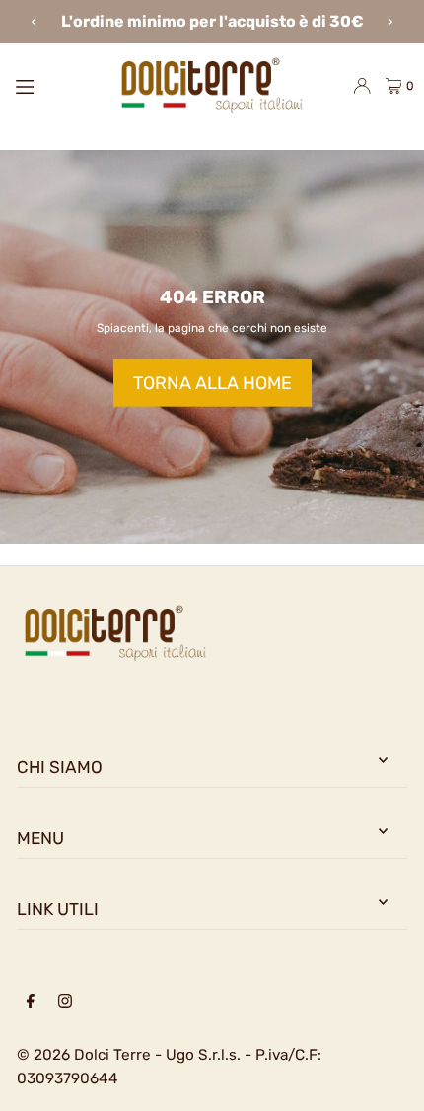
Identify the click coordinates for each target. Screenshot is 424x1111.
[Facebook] (31, 1002)
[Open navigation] (54, 84)
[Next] (389, 22)
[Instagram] (65, 1002)
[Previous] (34, 22)
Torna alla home (212, 383)
